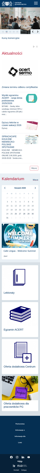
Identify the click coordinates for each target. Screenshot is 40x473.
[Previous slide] (32, 31)
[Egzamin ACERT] (20, 319)
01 (3, 31)
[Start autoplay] (33, 46)
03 (10, 31)
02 (7, 31)
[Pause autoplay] (37, 46)
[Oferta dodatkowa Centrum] (20, 356)
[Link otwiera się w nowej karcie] (11, 457)
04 (14, 31)
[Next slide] (37, 31)
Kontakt (16, 470)
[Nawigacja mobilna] (36, 3)
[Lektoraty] (20, 282)
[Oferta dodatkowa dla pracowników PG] (20, 393)
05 (17, 31)
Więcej (34, 168)
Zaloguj (23, 470)
